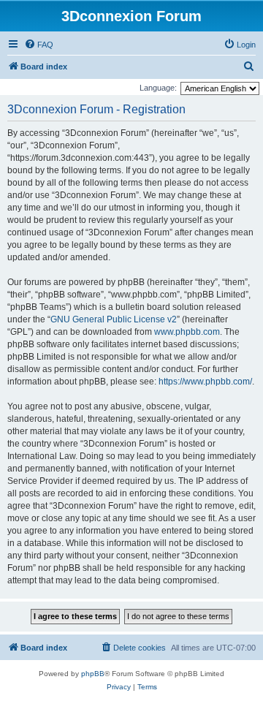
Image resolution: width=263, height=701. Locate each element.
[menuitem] (38, 44)
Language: (158, 87)
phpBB (92, 674)
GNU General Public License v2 (113, 319)
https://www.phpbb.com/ (205, 381)
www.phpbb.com (187, 332)
